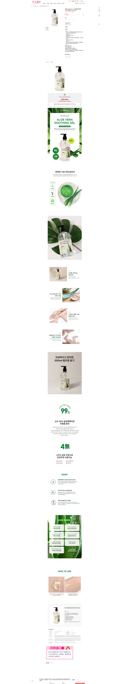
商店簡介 (50, 682)
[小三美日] (36, 2)
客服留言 (63, 682)
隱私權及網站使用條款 (52, 683)
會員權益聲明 (63, 683)
